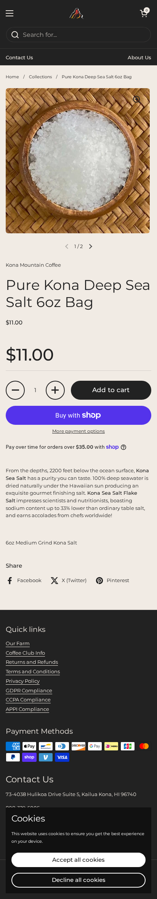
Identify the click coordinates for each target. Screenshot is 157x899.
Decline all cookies (79, 879)
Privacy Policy (23, 681)
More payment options (78, 431)
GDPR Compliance (29, 690)
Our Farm (18, 643)
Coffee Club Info (25, 653)
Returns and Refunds (32, 662)
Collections (40, 76)
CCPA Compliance (28, 699)
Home (12, 76)
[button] (143, 13)
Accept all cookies (78, 859)
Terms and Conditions (33, 671)
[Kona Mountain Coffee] (77, 13)
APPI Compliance (27, 709)
